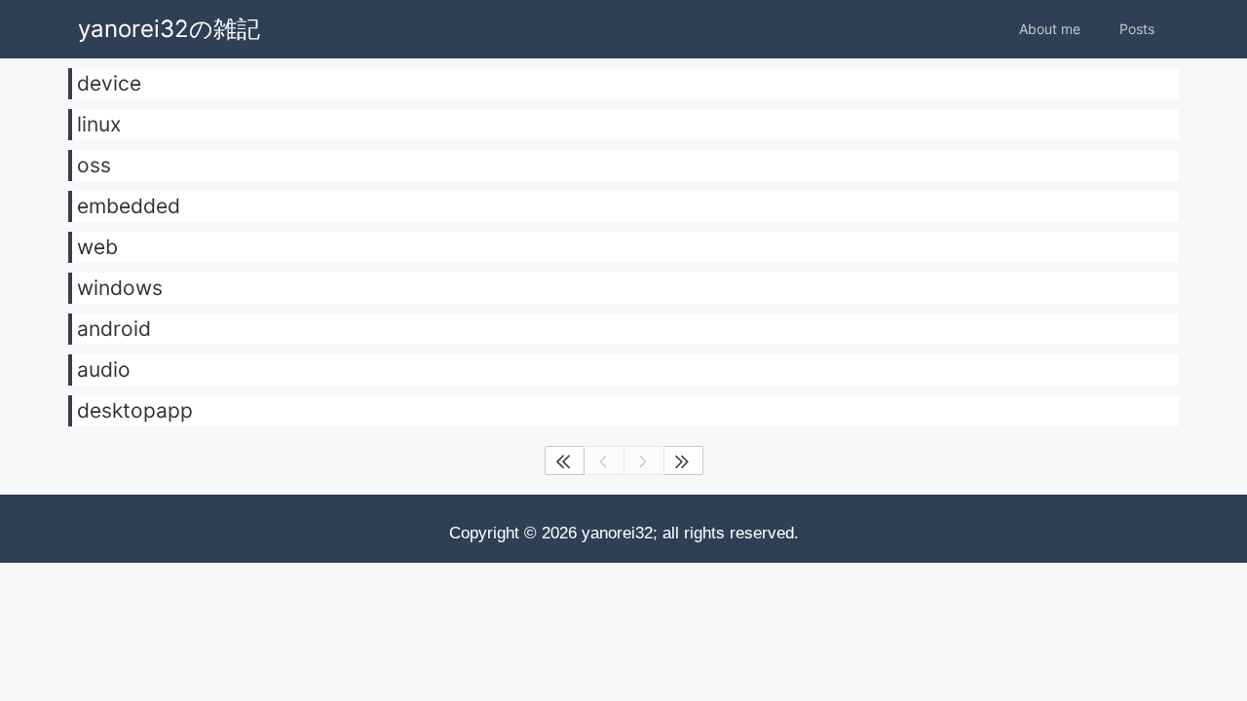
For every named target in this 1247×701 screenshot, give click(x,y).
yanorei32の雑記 (169, 29)
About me (1049, 28)
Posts (1136, 28)
